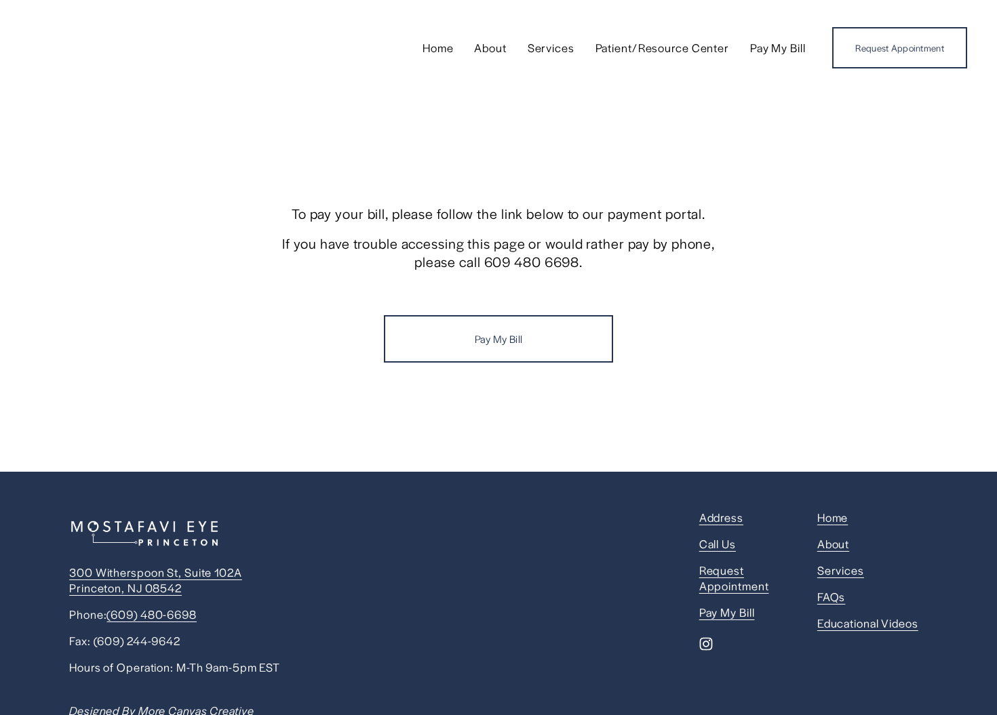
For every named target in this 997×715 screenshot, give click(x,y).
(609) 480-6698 (151, 614)
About (490, 47)
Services (551, 47)
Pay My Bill (778, 47)
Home (438, 47)
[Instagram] (706, 644)
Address (721, 517)
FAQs (831, 597)
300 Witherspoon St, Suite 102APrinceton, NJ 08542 (155, 580)
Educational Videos (867, 623)
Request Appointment (899, 47)
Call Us (717, 544)
